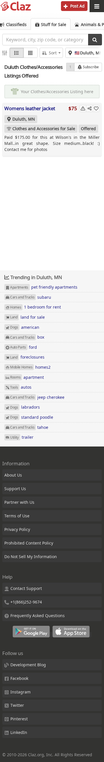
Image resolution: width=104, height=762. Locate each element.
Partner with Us (19, 502)
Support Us (15, 488)
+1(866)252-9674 (26, 602)
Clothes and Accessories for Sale (43, 128)
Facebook (19, 678)
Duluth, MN (23, 119)
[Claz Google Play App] (33, 634)
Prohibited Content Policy (28, 543)
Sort (53, 53)
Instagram (20, 692)
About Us (13, 475)
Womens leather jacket (29, 108)
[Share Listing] (89, 108)
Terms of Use (16, 516)
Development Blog (28, 664)
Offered (88, 128)
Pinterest (19, 719)
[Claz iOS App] (72, 634)
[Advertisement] (52, 209)
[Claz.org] (16, 6)
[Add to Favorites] (96, 108)
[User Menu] (97, 6)
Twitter (17, 705)
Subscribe (90, 66)
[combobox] (45, 39)
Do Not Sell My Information (30, 556)
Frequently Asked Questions (37, 615)
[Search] (95, 39)
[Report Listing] (83, 108)
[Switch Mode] (30, 53)
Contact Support (26, 588)
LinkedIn (18, 732)
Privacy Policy (17, 529)
